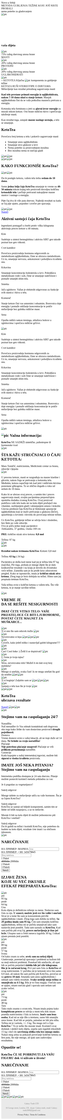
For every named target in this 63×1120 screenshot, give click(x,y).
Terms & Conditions (38, 1115)
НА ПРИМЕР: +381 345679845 (18, 852)
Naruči (4, 212)
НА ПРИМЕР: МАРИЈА (15, 849)
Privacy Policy (23, 1115)
